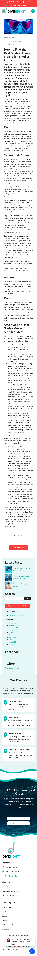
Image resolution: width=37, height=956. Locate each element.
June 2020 (12, 642)
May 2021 (12, 640)
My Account (6, 929)
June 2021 (12, 637)
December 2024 (14, 630)
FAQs (4, 912)
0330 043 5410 (13, 2)
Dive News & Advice (16, 41)
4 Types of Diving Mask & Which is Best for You (21, 577)
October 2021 (13, 633)
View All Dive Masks (9, 895)
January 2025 (13, 628)
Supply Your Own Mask (10, 891)
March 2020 (13, 644)
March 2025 (13, 623)
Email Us (28, 2)
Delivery (4, 920)
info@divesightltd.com (13, 871)
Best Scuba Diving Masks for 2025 (21, 585)
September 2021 (14, 635)
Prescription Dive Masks (10, 887)
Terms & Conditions (8, 925)
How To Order (7, 907)
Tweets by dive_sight (12, 668)
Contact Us (5, 916)
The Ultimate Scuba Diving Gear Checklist (22, 569)
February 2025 (14, 625)
